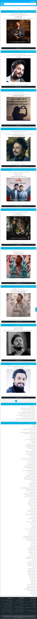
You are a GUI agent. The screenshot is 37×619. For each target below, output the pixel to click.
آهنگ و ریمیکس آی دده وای (31, 556)
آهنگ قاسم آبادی (33, 581)
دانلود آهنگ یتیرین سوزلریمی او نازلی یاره (30, 536)
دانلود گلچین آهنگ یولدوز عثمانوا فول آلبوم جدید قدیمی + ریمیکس (25, 419)
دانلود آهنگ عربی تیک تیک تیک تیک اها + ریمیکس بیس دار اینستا (25, 415)
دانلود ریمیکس (25, 46)
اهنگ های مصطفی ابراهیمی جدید (31, 446)
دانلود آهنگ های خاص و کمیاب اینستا (30, 439)
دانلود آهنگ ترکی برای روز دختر (31, 471)
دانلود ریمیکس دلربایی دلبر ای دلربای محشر (27, 248)
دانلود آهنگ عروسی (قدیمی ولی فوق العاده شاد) (29, 429)
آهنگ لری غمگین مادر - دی (32, 540)
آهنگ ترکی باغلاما (33, 546)
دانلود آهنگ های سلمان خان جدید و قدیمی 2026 (28, 408)
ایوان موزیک (34, 426)
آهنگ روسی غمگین (33, 524)
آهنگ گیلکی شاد (33, 583)
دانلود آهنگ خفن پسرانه (32, 468)
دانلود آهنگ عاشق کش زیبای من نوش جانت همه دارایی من (24, 209)
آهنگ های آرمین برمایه (32, 461)
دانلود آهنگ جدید (19, 46)
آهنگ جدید (24, 1)
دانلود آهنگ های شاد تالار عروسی (31, 489)
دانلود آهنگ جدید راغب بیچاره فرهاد (28, 286)
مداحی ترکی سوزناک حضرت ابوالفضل (30, 451)
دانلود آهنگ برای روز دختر (32, 473)
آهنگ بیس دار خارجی (33, 553)
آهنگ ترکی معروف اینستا (32, 550)
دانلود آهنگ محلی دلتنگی (32, 568)
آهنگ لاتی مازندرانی (33, 498)
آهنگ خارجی (3, 1)
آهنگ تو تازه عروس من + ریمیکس (30, 495)
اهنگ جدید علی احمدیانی (32, 448)
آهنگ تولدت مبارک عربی (32, 561)
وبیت (15, 617)
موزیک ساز (25, 134)
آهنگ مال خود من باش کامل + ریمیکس (30, 496)
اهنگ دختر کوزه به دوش (32, 534)
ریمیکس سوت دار (33, 515)
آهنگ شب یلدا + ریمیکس (32, 502)
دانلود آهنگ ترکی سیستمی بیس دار (31, 474)
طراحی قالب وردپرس (20, 617)
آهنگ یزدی (34, 594)
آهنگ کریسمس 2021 (32, 501)
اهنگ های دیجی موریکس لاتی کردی (30, 514)
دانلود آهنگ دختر (33, 480)
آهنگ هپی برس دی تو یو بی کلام (31, 562)
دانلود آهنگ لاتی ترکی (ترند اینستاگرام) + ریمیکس (28, 409)
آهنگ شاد (16, 1)
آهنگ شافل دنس (33, 527)
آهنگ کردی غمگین (33, 523)
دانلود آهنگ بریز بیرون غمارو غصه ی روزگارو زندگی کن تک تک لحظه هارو (22, 363)
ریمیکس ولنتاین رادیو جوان (32, 511)
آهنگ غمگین (12, 1)
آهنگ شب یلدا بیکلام (32, 505)
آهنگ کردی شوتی (33, 555)
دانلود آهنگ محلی (19, 84)
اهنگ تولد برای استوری (32, 436)
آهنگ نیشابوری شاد (33, 578)
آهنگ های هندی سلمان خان (31, 571)
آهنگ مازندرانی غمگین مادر (32, 574)
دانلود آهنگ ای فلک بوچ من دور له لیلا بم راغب (26, 51)
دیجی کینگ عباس (33, 512)
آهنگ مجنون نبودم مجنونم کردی (31, 539)
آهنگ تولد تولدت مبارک (32, 533)
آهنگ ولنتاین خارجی (33, 517)
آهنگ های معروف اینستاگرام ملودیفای (30, 433)
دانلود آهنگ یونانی (32, 406)
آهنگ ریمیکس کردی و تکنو (32, 584)
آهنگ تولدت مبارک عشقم (32, 518)
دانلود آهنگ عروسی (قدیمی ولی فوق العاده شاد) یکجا (28, 487)
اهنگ (23, 92)
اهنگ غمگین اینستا (33, 438)
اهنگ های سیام (33, 482)
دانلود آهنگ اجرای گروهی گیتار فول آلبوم (30, 493)
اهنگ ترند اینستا (33, 435)
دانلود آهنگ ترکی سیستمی (19, 608)
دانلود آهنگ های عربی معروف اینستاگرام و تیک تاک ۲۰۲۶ (27, 413)
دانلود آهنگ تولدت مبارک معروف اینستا (30, 467)
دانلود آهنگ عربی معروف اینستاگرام (30, 445)
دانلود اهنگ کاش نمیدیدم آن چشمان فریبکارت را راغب (25, 128)
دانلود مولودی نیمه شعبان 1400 (31, 476)
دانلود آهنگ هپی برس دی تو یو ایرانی (30, 528)
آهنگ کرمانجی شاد (33, 580)
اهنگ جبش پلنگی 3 (33, 530)
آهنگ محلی (7, 1)
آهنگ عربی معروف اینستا (32, 552)
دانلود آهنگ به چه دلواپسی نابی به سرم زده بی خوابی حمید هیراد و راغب (22, 169)
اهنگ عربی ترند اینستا (32, 427)
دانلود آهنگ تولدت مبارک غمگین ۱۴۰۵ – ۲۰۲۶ (28, 416)
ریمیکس (20, 1)
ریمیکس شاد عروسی (33, 492)
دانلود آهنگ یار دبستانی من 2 (31, 463)
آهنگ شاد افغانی (33, 508)
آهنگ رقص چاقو (33, 486)
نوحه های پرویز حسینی (32, 455)
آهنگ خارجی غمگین (33, 441)
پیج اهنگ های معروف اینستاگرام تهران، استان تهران (28, 432)
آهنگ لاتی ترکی (33, 543)
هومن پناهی (34, 449)
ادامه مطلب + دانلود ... (18, 48)
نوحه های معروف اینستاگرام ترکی (31, 454)
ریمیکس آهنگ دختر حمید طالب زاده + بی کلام (29, 470)
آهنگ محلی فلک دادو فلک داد (31, 565)
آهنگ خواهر (34, 520)
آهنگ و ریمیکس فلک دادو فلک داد (31, 558)
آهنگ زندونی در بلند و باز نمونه (31, 521)
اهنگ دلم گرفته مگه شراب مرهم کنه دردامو (29, 537)
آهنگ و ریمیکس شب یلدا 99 (31, 586)
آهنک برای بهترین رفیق (32, 575)
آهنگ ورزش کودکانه (33, 593)
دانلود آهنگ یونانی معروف (32, 572)
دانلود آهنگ (27, 172)
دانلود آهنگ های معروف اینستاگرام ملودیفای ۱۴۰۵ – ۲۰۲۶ (27, 412)
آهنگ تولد (34, 559)
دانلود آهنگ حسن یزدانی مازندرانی (31, 490)
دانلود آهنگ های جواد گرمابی (31, 464)
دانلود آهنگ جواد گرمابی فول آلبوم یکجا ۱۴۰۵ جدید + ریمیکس (26, 418)
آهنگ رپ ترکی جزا (33, 545)
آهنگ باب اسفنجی (33, 430)
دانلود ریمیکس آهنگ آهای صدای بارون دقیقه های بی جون (24, 325)
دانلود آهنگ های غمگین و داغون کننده (30, 479)
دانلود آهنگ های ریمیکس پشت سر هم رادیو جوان (28, 458)
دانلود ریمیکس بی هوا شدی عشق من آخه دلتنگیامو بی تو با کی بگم (23, 11)
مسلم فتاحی (34, 442)
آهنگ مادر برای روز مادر (32, 483)
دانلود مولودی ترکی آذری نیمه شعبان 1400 (29, 477)
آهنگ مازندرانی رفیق (33, 577)
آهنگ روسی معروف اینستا (32, 549)
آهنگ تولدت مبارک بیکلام (32, 531)
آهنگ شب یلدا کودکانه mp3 (31, 504)
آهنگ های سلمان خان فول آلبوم (31, 587)
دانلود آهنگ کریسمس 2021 (32, 590)
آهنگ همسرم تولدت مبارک (32, 509)
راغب (18, 8)
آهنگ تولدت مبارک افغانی (32, 564)
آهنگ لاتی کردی (33, 542)
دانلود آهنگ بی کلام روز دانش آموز (31, 460)
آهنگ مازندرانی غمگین (32, 499)
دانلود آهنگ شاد (22, 123)
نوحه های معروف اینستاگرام (32, 452)
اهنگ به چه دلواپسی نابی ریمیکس (28, 90)
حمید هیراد (10, 94)
